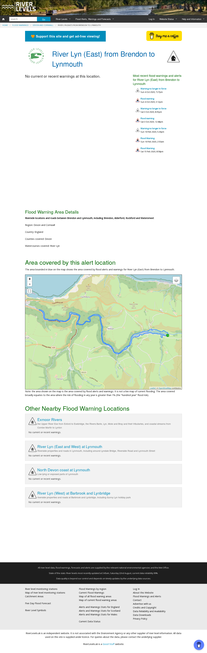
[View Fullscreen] (29, 291)
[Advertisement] (103, 182)
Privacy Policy (140, 618)
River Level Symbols (35, 610)
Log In (152, 19)
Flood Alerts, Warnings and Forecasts (93, 19)
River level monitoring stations (41, 588)
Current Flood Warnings (91, 592)
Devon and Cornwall (43, 25)
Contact (137, 600)
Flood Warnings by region (92, 588)
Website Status (166, 19)
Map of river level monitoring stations (45, 592)
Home (5, 25)
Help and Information (191, 19)
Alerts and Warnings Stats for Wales (98, 614)
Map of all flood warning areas (95, 596)
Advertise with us (142, 603)
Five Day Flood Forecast (38, 603)
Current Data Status (89, 621)
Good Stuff (108, 644)
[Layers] (176, 280)
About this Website (143, 592)
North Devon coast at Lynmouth (63, 469)
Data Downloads (142, 614)
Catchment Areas (34, 596)
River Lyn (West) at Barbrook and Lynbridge (73, 493)
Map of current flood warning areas (98, 600)
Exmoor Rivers (49, 419)
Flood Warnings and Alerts (147, 596)
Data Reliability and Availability (149, 611)
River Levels (61, 19)
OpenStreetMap (165, 388)
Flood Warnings (20, 25)
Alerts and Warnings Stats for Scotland (99, 610)
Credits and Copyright (144, 607)
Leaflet (152, 388)
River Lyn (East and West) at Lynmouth (69, 446)
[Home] (3, 19)
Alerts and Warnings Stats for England (99, 607)
